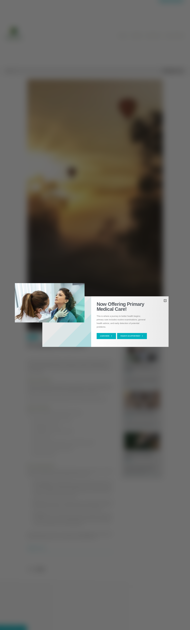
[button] (106, 336)
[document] (95, 315)
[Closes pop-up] (165, 301)
